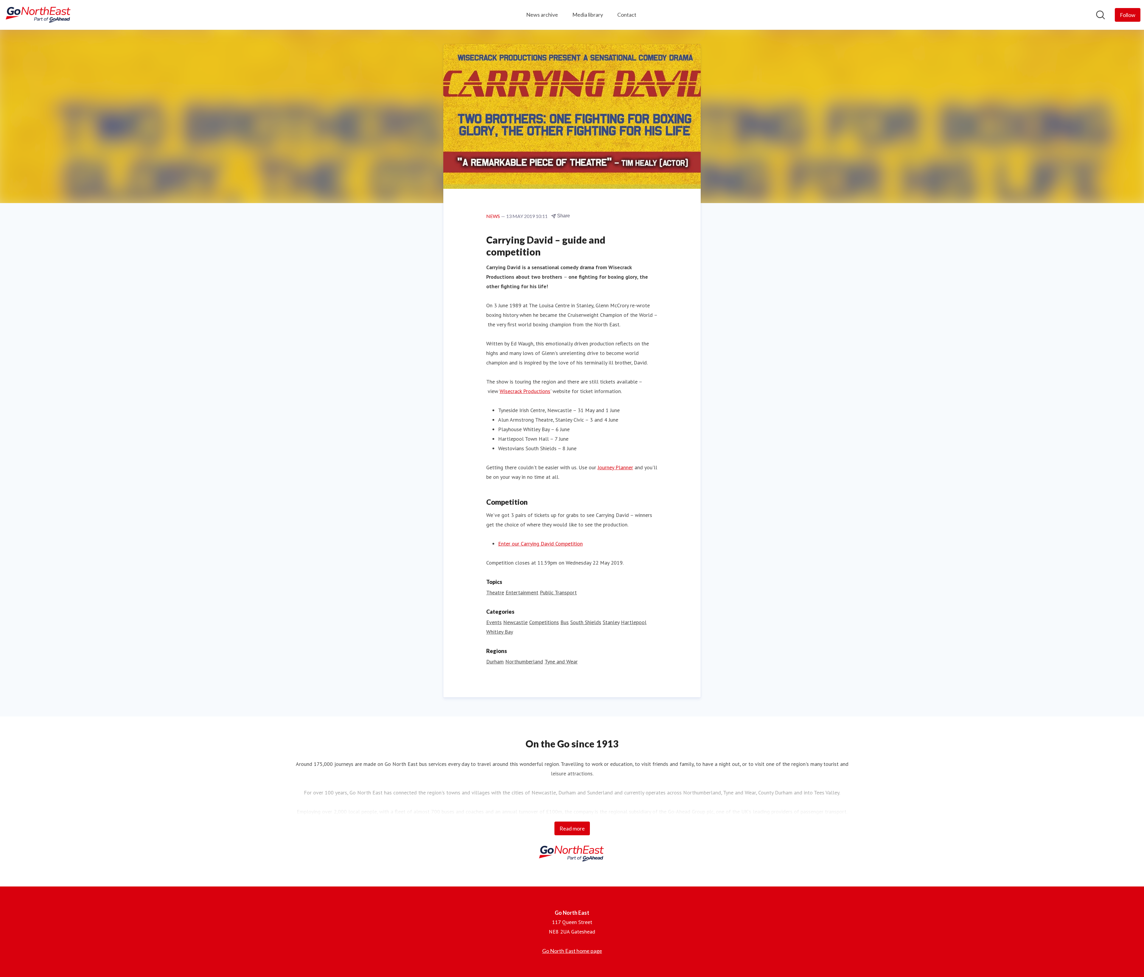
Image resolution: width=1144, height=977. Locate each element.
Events (494, 622)
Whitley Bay (499, 631)
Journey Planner (615, 467)
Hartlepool (633, 622)
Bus (564, 622)
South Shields (585, 622)
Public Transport (558, 592)
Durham (495, 661)
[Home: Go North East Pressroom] (39, 15)
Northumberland (524, 661)
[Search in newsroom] (1100, 15)
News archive (542, 14)
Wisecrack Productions (525, 391)
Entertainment (522, 592)
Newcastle (515, 622)
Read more (572, 828)
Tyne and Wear (561, 661)
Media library (587, 14)
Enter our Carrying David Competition (540, 543)
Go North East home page (572, 951)
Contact (626, 14)
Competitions (544, 622)
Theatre (495, 592)
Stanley (611, 622)
